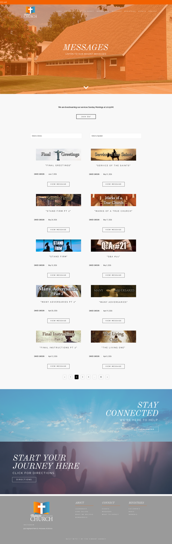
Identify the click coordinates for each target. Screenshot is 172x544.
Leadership (81, 508)
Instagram (28, 524)
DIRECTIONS (24, 480)
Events (105, 508)
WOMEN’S (133, 514)
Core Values (81, 511)
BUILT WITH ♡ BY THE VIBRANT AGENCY (86, 539)
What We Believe (84, 514)
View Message (58, 184)
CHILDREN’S (134, 508)
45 (101, 377)
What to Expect (110, 514)
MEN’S (131, 511)
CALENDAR (147, 429)
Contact (153, 11)
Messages (107, 511)
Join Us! (86, 117)
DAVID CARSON (39, 174)
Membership (81, 517)
